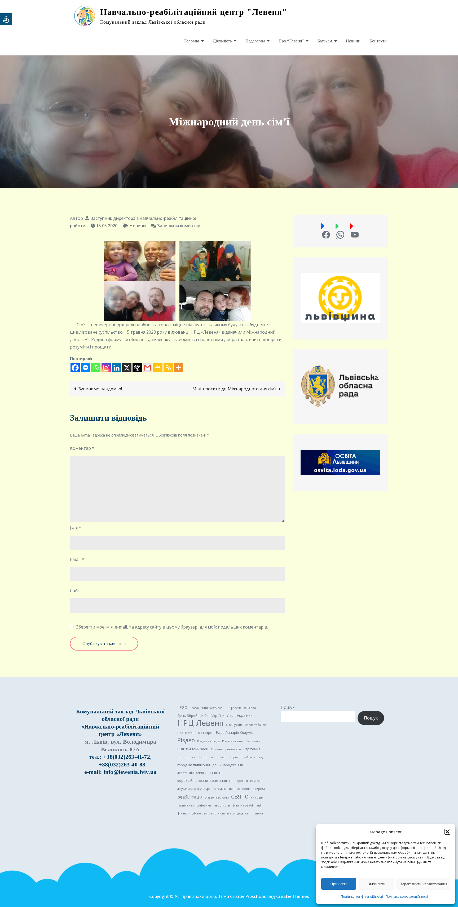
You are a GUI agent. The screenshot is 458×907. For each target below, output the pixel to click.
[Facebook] (75, 367)
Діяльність (222, 41)
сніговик (257, 797)
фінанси (183, 813)
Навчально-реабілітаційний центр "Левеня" (193, 12)
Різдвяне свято (232, 741)
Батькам (325, 41)
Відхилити (376, 884)
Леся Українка (240, 715)
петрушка (220, 789)
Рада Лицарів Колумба (235, 732)
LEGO (182, 707)
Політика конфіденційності (362, 896)
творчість (221, 805)
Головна (191, 41)
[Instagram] (106, 367)
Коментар (82, 448)
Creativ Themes (292, 896)
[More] (178, 367)
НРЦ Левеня (200, 723)
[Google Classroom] (157, 367)
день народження (227, 764)
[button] (447, 831)
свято (240, 796)
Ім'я (75, 528)
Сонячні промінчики (226, 749)
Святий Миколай (193, 748)
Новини (353, 41)
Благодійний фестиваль (207, 708)
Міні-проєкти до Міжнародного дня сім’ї (234, 389)
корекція (241, 781)
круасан (256, 781)
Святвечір (252, 741)
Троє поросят (187, 757)
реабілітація (189, 797)
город (258, 757)
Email (77, 559)
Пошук (288, 707)
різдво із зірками (217, 797)
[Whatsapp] (95, 367)
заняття (215, 772)
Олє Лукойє (234, 725)
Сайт (75, 591)
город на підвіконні (193, 764)
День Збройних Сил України (200, 715)
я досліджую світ (238, 813)
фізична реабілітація (247, 805)
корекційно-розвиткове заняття (204, 780)
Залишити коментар (178, 226)
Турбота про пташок (213, 757)
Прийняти (338, 884)
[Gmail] (147, 367)
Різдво (186, 740)
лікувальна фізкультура (193, 789)
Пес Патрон (205, 733)
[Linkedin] (116, 367)
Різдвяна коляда (208, 741)
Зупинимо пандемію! (100, 389)
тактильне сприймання (194, 805)
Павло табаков (255, 725)
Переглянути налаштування (423, 884)
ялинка (258, 813)
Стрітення (251, 749)
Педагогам (255, 41)
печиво (234, 789)
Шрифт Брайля (241, 757)
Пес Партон (185, 733)
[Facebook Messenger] (85, 367)
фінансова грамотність (208, 813)
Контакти (378, 41)
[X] (126, 367)
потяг (246, 789)
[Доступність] (6, 19)
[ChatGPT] (137, 367)
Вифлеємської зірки (241, 708)
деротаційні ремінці (191, 773)
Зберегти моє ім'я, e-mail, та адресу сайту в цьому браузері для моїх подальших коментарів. (172, 627)
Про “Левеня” (291, 41)
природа (259, 789)
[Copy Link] (168, 367)
